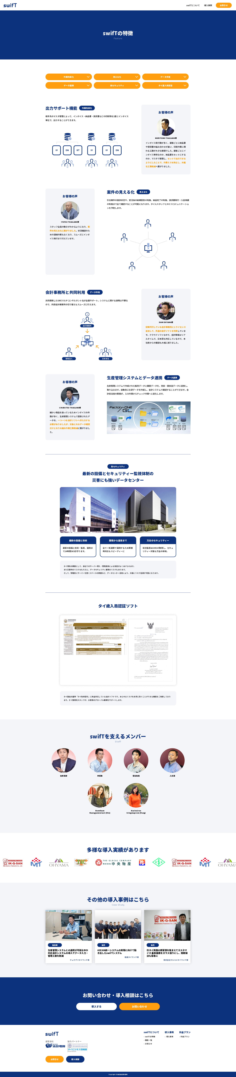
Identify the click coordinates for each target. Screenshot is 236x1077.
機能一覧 (148, 1040)
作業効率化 (69, 76)
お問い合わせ (139, 1006)
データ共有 (165, 76)
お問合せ (224, 5)
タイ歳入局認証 (165, 85)
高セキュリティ (117, 85)
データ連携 (69, 85)
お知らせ (148, 1043)
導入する (96, 1006)
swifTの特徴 (150, 1036)
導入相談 (75, 1059)
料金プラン (185, 1036)
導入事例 (169, 1036)
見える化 (117, 76)
